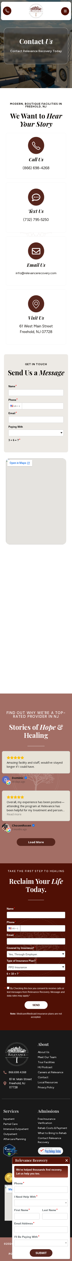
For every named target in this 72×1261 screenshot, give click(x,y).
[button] (65, 11)
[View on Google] (6, 780)
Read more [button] (14, 814)
